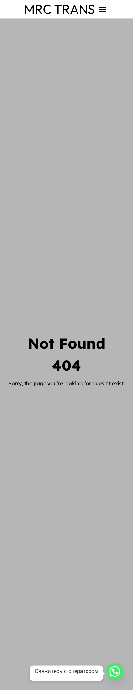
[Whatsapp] (115, 673)
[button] (102, 9)
